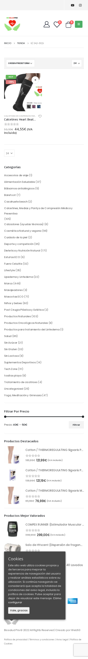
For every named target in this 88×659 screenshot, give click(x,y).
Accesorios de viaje (16, 175)
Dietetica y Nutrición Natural (22, 250)
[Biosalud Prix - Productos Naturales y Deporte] (12, 24)
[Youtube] (72, 5)
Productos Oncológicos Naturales (26, 323)
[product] (12, 454)
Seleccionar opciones (35, 80)
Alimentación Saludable (19, 182)
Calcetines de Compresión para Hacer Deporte (27, 116)
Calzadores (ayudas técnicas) (24, 224)
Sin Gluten (10, 349)
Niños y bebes (13, 303)
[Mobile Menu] (78, 24)
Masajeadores (13, 290)
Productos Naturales (17, 316)
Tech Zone (10, 369)
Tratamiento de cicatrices (20, 382)
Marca (8, 283)
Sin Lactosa (11, 356)
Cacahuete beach (15, 202)
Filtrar (76, 424)
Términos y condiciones (41, 639)
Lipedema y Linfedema (18, 277)
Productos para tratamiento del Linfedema (31, 329)
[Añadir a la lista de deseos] (40, 116)
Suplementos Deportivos (20, 362)
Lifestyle (9, 270)
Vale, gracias (19, 610)
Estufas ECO (12, 257)
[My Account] (46, 24)
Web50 (75, 630)
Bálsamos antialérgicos (19, 188)
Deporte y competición (19, 244)
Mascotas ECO (13, 297)
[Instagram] (80, 5)
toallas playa (12, 376)
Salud (7, 336)
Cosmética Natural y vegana (22, 231)
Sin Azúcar (10, 343)
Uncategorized (13, 389)
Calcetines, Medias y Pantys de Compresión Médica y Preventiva (38, 210)
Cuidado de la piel (15, 237)
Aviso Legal (62, 639)
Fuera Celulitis (13, 264)
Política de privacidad (15, 639)
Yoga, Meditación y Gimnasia (22, 395)
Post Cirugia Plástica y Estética (24, 310)
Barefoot (10, 195)
